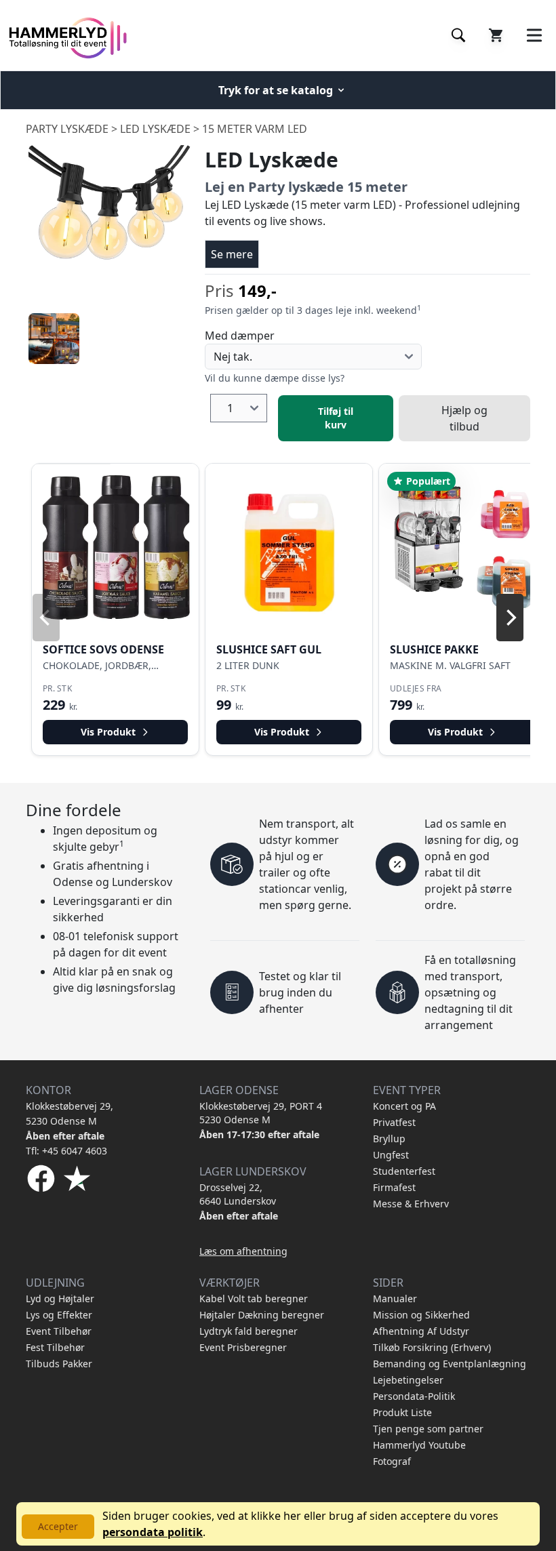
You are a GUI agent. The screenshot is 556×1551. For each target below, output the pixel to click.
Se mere (232, 254)
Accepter (58, 1526)
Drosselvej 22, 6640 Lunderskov (237, 1194)
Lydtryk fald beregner (248, 1331)
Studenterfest (404, 1171)
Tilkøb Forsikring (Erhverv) (432, 1347)
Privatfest (394, 1122)
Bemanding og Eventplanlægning (449, 1363)
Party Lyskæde (67, 128)
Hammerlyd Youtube (419, 1444)
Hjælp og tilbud (464, 418)
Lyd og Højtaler (60, 1298)
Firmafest (394, 1187)
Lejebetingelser (408, 1379)
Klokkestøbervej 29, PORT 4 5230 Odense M (260, 1113)
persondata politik (152, 1532)
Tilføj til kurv (335, 418)
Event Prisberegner (243, 1347)
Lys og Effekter (59, 1314)
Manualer (395, 1298)
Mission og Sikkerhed (421, 1314)
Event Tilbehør (59, 1331)
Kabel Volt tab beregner (253, 1298)
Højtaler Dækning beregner (261, 1314)
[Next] (509, 617)
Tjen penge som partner (428, 1428)
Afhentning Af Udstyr (421, 1331)
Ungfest (391, 1154)
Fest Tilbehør (55, 1347)
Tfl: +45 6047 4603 (66, 1150)
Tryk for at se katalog (275, 90)
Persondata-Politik (414, 1396)
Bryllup (389, 1138)
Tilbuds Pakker (59, 1363)
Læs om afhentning (243, 1251)
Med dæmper (240, 335)
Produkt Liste (402, 1412)
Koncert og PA (404, 1106)
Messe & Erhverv (411, 1203)
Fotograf (392, 1461)
